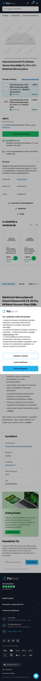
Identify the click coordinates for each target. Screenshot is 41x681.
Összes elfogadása (20, 369)
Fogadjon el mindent (20, 356)
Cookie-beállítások (20, 362)
